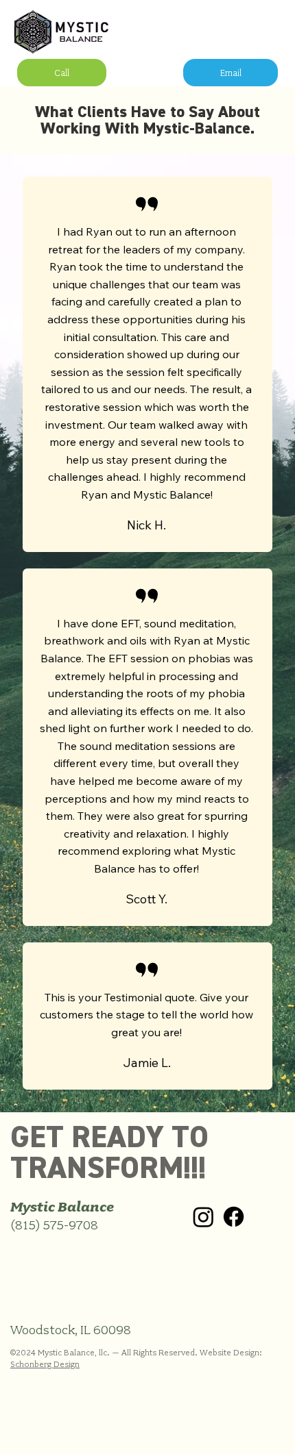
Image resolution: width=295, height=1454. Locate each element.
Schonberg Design (45, 1364)
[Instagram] (203, 1216)
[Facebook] (233, 1216)
